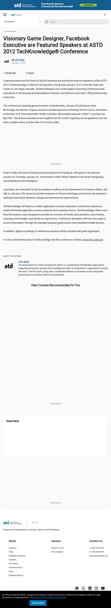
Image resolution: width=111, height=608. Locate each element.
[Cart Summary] (105, 14)
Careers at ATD (57, 548)
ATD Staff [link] (20, 60)
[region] (55, 599)
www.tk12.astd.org (92, 239)
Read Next (12, 421)
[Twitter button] (83, 588)
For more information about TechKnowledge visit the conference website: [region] (53, 239)
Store (11, 571)
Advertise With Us (16, 575)
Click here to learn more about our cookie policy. (48, 597)
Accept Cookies (38, 603)
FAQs (11, 552)
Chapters (12, 560)
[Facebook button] (77, 588)
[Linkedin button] (90, 588)
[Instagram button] (96, 588)
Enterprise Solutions (17, 556)
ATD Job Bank (57, 552)
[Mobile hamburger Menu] (5, 14)
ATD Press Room (16, 567)
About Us (12, 548)
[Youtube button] (103, 588)
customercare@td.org (98, 556)
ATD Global (13, 564)
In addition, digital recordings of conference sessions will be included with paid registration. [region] (51, 231)
